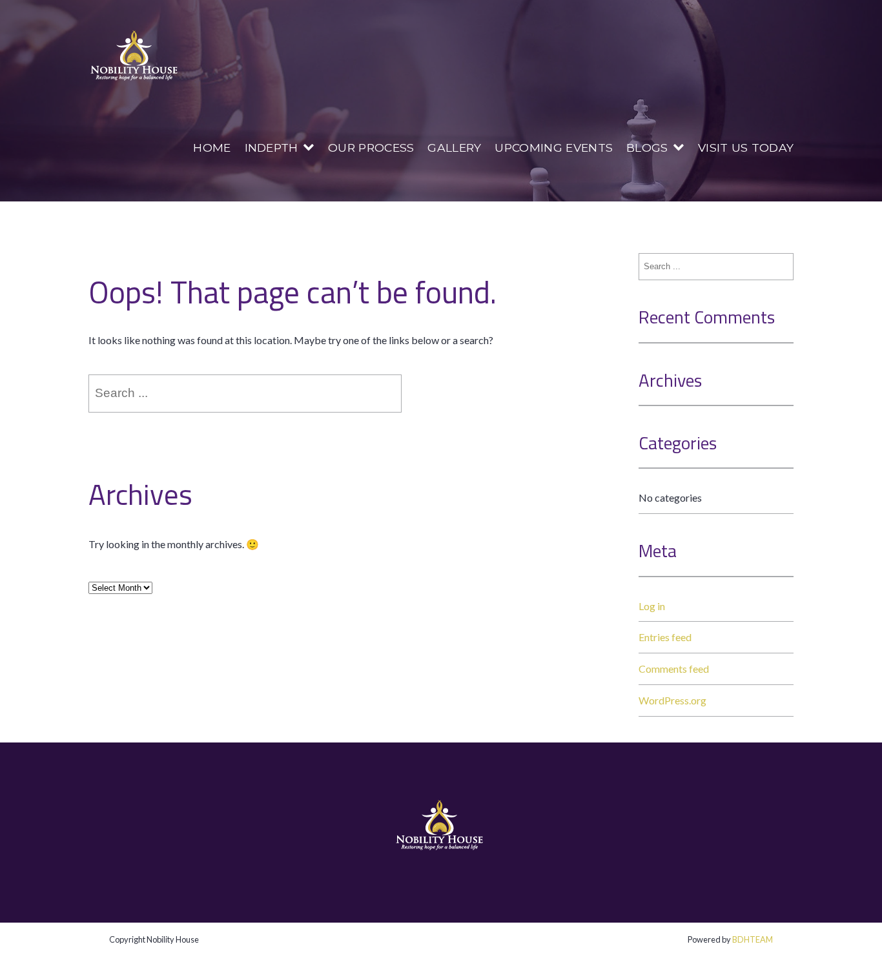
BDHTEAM (752, 939)
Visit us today (746, 147)
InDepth (271, 147)
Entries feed (665, 637)
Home (212, 147)
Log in (652, 606)
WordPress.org (672, 700)
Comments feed (674, 668)
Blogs (647, 147)
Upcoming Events (554, 147)
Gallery (454, 147)
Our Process (371, 147)
